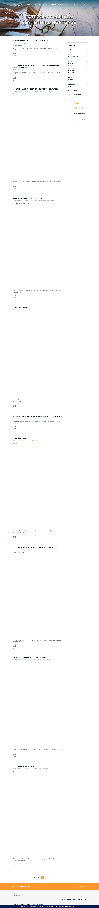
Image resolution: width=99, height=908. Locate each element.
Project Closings (20, 438)
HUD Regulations (25, 91)
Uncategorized (71, 84)
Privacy (34, 904)
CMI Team (70, 61)
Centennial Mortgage (21, 43)
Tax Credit (70, 82)
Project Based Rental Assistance (75, 75)
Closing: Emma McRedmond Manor (80, 113)
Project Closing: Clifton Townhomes (80, 120)
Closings (70, 59)
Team (39, 4)
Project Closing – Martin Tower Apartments (31, 41)
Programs (53, 4)
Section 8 (70, 80)
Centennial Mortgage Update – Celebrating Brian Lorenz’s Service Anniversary (37, 66)
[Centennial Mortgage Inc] (17, 4)
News (47, 43)
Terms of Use (40, 904)
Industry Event (71, 70)
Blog (67, 4)
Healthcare (70, 66)
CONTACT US (82, 886)
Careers (74, 899)
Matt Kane (33, 419)
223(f (69, 54)
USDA (69, 86)
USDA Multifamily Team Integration (27, 198)
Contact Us (75, 4)
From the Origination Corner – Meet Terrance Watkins (35, 89)
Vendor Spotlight (20, 307)
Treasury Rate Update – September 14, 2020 (30, 657)
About (34, 4)
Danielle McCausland (40, 43)
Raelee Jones (41, 310)
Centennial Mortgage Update (25, 766)
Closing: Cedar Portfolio (78, 94)
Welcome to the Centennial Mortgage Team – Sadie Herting (37, 417)
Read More (14, 55)
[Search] (85, 5)
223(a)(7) (15, 43)
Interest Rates (24, 659)
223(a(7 (69, 52)
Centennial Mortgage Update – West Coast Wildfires (35, 548)
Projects (45, 4)
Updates (50, 43)
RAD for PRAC (71, 77)
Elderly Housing (71, 63)
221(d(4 (69, 50)
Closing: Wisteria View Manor (79, 107)
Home (28, 4)
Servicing (61, 4)
